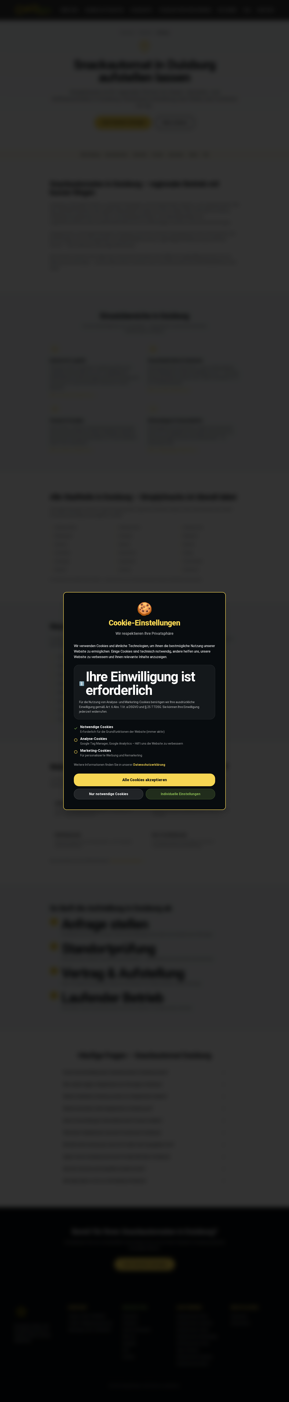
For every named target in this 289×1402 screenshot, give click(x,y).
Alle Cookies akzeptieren (144, 780)
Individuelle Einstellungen (180, 794)
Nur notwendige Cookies (108, 794)
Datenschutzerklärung (149, 764)
